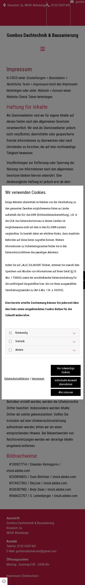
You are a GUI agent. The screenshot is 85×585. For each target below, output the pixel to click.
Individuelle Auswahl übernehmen (66, 382)
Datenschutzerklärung (16, 378)
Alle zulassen (66, 392)
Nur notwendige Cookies (65, 370)
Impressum (38, 378)
